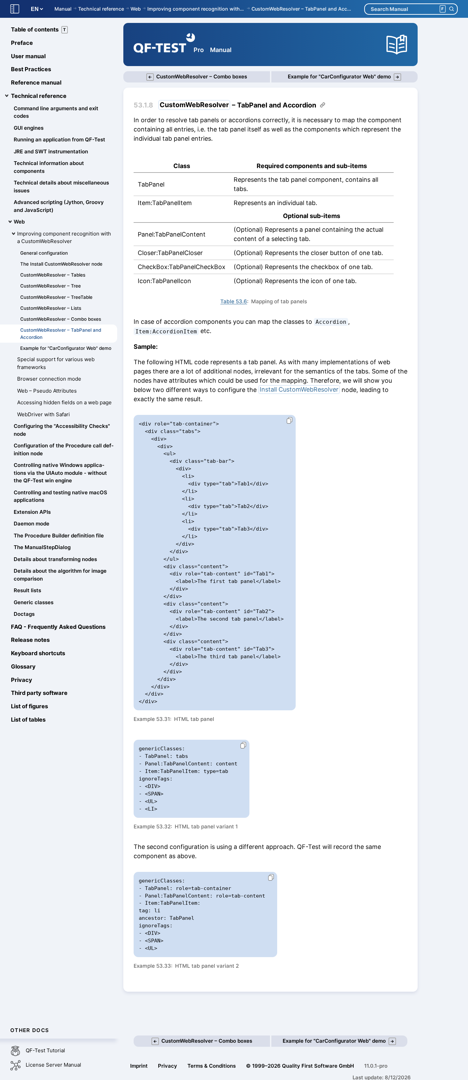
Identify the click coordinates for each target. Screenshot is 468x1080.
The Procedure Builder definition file (59, 535)
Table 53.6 (233, 301)
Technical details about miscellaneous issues (61, 186)
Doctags (24, 614)
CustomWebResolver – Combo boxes (60, 319)
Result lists (27, 590)
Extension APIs (32, 512)
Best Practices (31, 69)
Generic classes (33, 602)
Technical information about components (49, 167)
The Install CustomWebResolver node (61, 264)
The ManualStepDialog (42, 547)
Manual (63, 9)
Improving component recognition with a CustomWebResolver (196, 9)
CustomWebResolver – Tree (50, 286)
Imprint (139, 1066)
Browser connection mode (49, 379)
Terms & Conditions (211, 1066)
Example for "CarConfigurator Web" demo (65, 348)
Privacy (21, 679)
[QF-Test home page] (164, 44)
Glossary (23, 666)
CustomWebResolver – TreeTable (56, 297)
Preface (22, 42)
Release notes (30, 639)
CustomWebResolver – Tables (52, 275)
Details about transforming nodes (55, 559)
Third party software (39, 692)
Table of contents (38, 29)
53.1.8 (143, 105)
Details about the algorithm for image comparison (60, 575)
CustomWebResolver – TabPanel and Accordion (302, 9)
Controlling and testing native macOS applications (60, 496)
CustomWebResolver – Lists (50, 308)
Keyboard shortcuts (38, 653)
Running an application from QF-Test (59, 139)
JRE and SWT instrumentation (51, 151)
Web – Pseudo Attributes (47, 390)
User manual (28, 56)
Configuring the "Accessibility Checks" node (62, 430)
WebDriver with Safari (43, 414)
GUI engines (29, 128)
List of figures (29, 706)
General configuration (44, 253)
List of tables (28, 719)
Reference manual (36, 82)
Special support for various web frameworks (56, 363)
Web (136, 9)
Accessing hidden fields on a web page (64, 402)
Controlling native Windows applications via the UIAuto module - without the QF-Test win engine (60, 473)
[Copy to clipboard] (286, 420)
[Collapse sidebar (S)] (14, 9)
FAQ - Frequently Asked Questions (58, 626)
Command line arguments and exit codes (56, 112)
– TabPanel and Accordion (238, 105)
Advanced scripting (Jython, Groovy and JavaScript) (59, 206)
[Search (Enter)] (451, 9)
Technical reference (101, 9)
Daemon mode (31, 523)
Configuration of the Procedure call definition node (63, 449)
